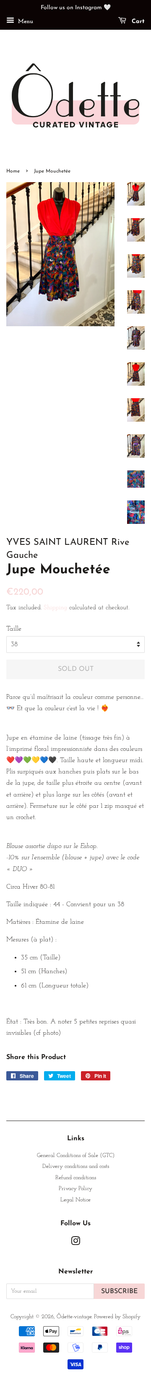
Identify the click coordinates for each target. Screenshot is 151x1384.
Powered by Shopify (117, 1317)
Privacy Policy (75, 1188)
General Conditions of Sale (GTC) (76, 1155)
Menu (24, 21)
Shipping (55, 608)
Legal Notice (75, 1200)
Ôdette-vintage (74, 1317)
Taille (13, 629)
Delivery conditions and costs (75, 1166)
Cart (137, 21)
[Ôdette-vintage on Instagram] (75, 1243)
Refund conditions (75, 1177)
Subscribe (119, 1291)
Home (13, 171)
